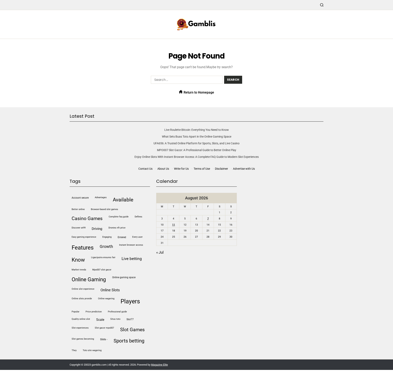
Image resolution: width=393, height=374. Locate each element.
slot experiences (80, 328)
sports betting (129, 341)
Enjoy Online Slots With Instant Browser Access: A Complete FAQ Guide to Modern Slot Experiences (196, 156)
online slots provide (82, 298)
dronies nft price (116, 227)
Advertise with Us (244, 168)
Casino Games (87, 218)
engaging (107, 237)
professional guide (117, 311)
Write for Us (181, 168)
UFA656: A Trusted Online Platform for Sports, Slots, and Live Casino (196, 143)
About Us (163, 168)
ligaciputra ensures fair (103, 257)
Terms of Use (202, 168)
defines (138, 216)
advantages (101, 197)
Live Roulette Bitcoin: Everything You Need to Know (196, 129)
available (123, 200)
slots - (103, 339)
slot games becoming (83, 339)
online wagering (106, 298)
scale (100, 320)
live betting (132, 258)
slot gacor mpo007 (104, 328)
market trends (79, 269)
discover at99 (79, 227)
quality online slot (81, 319)
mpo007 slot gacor (101, 269)
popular (75, 311)
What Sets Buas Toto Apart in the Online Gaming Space (196, 136)
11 (173, 224)
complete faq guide (119, 216)
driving (97, 229)
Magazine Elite (159, 364)
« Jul (160, 252)
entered (122, 237)
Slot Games (132, 329)
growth (106, 246)
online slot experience (83, 289)
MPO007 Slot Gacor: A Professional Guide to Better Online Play (196, 150)
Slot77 (130, 319)
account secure (80, 197)
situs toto (115, 319)
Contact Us (145, 168)
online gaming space (124, 277)
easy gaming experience (84, 237)
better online (78, 209)
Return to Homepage (198, 92)
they (74, 350)
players (130, 301)
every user (137, 237)
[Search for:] (185, 80)
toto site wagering (92, 350)
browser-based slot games (104, 209)
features (83, 247)
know (78, 260)
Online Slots (110, 290)
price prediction (94, 311)
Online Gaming (89, 279)
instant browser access (131, 245)
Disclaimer (221, 168)
